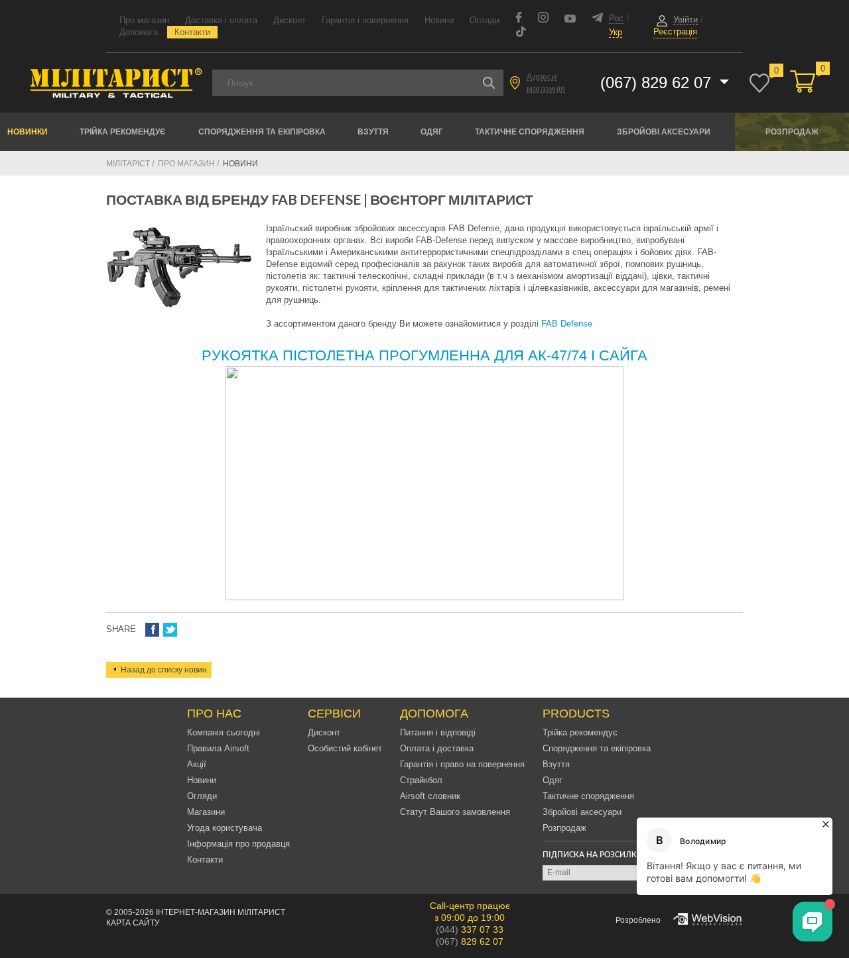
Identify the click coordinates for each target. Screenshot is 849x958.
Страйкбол (421, 780)
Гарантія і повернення (365, 20)
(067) (469, 941)
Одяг (432, 131)
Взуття (373, 131)
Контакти (192, 32)
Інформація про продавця (238, 844)
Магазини (206, 812)
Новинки (27, 131)
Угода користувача (224, 828)
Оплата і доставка (437, 748)
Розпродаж (791, 131)
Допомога (138, 32)
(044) (469, 929)
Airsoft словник (430, 796)
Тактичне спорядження (529, 131)
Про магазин (144, 20)
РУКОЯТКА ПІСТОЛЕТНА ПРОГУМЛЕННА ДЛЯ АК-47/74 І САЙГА (424, 355)
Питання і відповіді (438, 732)
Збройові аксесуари (663, 131)
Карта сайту (133, 923)
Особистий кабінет (345, 748)
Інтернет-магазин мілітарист (220, 912)
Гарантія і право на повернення (462, 764)
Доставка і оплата (221, 20)
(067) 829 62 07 (658, 82)
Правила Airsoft (218, 748)
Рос (616, 18)
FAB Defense (566, 324)
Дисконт (289, 20)
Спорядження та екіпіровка (262, 131)
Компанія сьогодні (223, 732)
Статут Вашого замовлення (455, 812)
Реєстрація (675, 31)
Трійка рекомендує (123, 131)
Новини (439, 20)
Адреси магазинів (546, 82)
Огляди (484, 20)
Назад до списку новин (164, 669)
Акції (196, 764)
